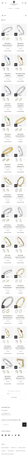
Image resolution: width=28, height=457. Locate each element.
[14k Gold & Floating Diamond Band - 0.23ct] (7, 151)
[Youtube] (9, 435)
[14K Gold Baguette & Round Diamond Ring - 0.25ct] (20, 151)
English (2, 444)
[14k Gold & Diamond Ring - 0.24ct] (20, 302)
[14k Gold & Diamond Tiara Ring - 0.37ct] (20, 363)
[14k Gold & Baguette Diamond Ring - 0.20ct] (20, 90)
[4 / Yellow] (7, 39)
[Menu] (2, 3)
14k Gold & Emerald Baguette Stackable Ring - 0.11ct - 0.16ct (7, 135)
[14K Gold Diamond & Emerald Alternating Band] (7, 242)
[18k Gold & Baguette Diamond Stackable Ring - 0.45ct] (7, 363)
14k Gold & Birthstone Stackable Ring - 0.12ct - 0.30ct (20, 44)
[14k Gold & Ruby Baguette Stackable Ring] (20, 60)
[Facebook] (5, 435)
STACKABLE (17, 8)
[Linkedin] (12, 435)
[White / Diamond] (16, 39)
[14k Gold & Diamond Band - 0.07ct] (20, 120)
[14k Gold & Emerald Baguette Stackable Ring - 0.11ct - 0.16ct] (7, 120)
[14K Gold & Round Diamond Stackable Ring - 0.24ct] (20, 211)
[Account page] (5, 3)
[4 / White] (3, 39)
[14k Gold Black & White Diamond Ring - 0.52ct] (7, 302)
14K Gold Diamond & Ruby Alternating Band (20, 256)
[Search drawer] (22, 3)
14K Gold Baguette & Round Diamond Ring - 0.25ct (20, 165)
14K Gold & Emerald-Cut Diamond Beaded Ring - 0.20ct (7, 347)
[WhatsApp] (18, 435)
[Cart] (25, 3)
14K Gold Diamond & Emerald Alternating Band (8, 256)
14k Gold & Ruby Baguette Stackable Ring (20, 74)
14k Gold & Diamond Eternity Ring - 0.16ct (7, 44)
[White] (3, 69)
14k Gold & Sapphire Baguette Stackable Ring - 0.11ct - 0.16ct (7, 74)
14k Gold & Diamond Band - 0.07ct (20, 135)
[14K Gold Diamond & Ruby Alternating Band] (20, 242)
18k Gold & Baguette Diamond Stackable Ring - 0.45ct (7, 377)
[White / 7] (3, 190)
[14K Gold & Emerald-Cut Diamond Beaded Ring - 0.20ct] (7, 332)
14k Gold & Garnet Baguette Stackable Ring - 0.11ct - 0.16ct (20, 347)
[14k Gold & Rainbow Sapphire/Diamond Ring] (20, 181)
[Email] (15, 435)
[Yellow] (7, 69)
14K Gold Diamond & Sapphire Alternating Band (8, 105)
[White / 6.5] (16, 190)
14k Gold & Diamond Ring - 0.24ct (20, 317)
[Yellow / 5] (20, 99)
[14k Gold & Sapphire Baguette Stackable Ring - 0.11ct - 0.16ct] (7, 60)
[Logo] (14, 3)
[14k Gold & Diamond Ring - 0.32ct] (7, 211)
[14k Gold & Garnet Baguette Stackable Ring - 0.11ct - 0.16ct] (20, 332)
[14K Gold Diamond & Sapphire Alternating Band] (7, 90)
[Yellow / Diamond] (20, 39)
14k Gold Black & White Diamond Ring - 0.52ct (7, 317)
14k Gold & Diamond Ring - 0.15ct (7, 196)
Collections (11, 8)
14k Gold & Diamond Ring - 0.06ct (7, 286)
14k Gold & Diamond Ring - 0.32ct (7, 226)
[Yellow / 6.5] (20, 190)
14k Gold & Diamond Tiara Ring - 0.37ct (20, 377)
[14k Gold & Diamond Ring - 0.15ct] (7, 181)
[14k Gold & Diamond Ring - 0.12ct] (20, 272)
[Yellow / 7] (7, 190)
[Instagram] (2, 435)
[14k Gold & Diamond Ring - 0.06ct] (7, 272)
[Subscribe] (24, 424)
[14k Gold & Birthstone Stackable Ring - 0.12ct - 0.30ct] (20, 30)
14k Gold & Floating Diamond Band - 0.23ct (7, 165)
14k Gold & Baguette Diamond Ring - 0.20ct (20, 105)
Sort (5, 15)
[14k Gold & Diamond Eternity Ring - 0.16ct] (7, 30)
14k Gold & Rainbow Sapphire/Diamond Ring (20, 196)
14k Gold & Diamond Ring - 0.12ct (20, 286)
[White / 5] (16, 99)
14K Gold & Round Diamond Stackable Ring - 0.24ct (20, 226)
